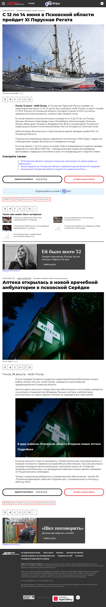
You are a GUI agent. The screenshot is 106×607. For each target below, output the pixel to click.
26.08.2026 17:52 (8, 278)
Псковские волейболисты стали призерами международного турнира (31, 227)
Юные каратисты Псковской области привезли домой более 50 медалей (60, 166)
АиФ (21, 93)
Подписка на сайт (65, 556)
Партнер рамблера (43, 597)
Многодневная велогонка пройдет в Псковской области (79, 219)
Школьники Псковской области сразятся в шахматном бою (53, 169)
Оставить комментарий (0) (84, 179)
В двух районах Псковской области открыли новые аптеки (59, 444)
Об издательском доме (30, 553)
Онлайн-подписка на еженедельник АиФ (38, 556)
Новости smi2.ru (11, 270)
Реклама (59, 553)
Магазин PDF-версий (74, 553)
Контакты (79, 556)
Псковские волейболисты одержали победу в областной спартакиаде (82, 227)
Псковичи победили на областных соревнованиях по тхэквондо (27, 219)
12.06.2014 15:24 (8, 10)
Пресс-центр (48, 553)
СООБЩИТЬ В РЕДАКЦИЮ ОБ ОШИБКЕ (35, 559)
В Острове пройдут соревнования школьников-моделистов (27, 235)
